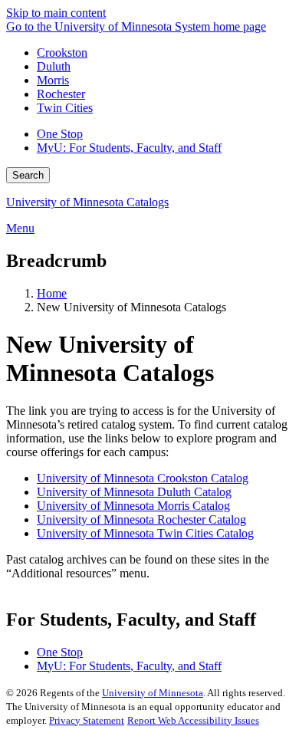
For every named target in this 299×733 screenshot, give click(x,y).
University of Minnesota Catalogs (87, 202)
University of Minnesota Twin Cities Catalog (145, 533)
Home (52, 293)
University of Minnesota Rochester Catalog (141, 519)
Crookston (62, 52)
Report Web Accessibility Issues (193, 720)
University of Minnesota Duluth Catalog (134, 491)
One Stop (60, 133)
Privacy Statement (86, 720)
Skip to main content (56, 12)
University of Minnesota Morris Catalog (133, 505)
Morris (53, 80)
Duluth (54, 66)
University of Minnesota (152, 692)
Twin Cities (65, 107)
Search (28, 175)
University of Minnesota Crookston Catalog (142, 478)
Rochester (61, 93)
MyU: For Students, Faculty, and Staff (129, 147)
